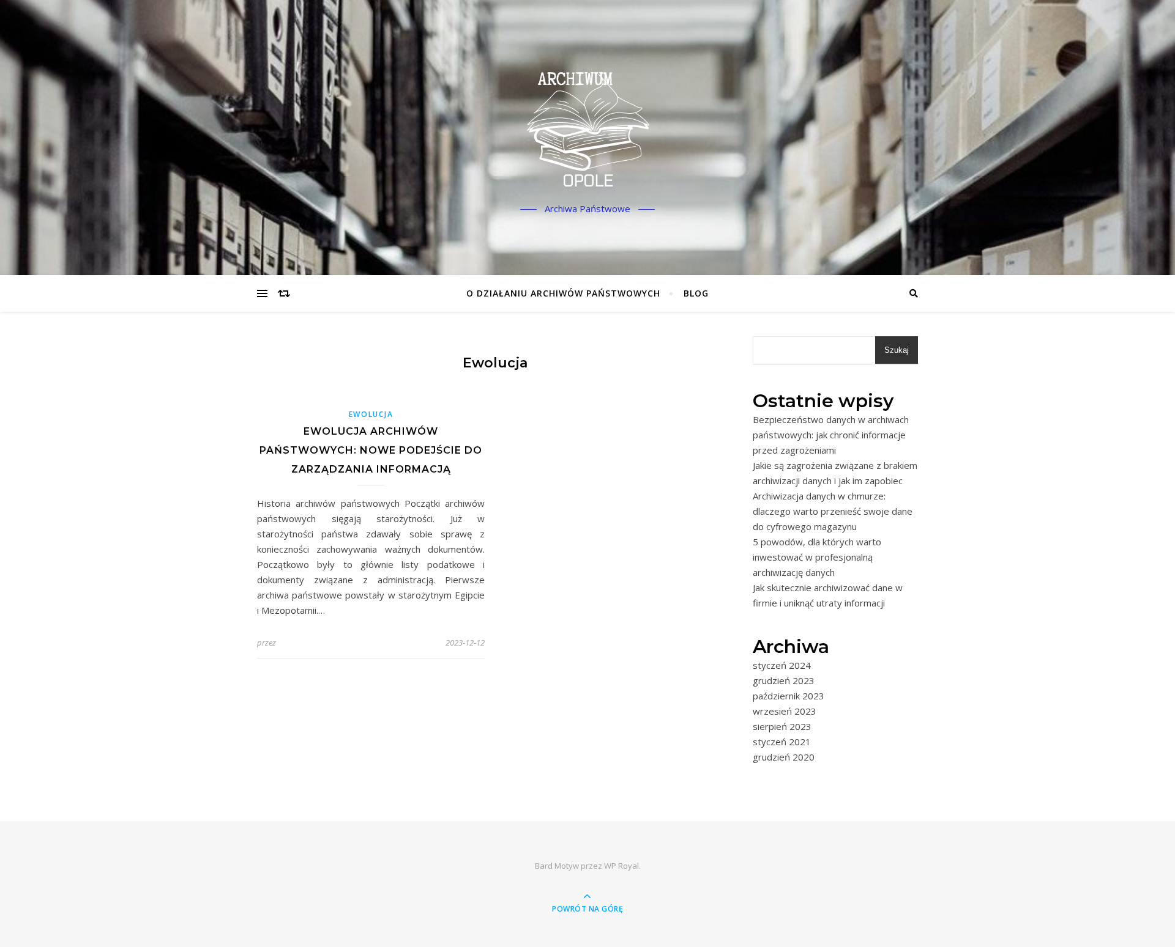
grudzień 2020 (784, 757)
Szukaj (896, 350)
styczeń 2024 (782, 665)
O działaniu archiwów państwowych (563, 293)
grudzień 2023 (784, 680)
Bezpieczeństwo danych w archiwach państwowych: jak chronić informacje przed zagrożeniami (831, 434)
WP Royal (621, 865)
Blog (696, 293)
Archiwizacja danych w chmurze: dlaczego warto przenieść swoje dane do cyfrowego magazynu (832, 511)
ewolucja (371, 414)
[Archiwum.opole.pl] (587, 127)
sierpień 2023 (782, 726)
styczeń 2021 (782, 741)
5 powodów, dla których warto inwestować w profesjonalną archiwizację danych (817, 557)
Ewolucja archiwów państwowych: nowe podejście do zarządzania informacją (370, 450)
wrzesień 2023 (784, 711)
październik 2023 (788, 696)
